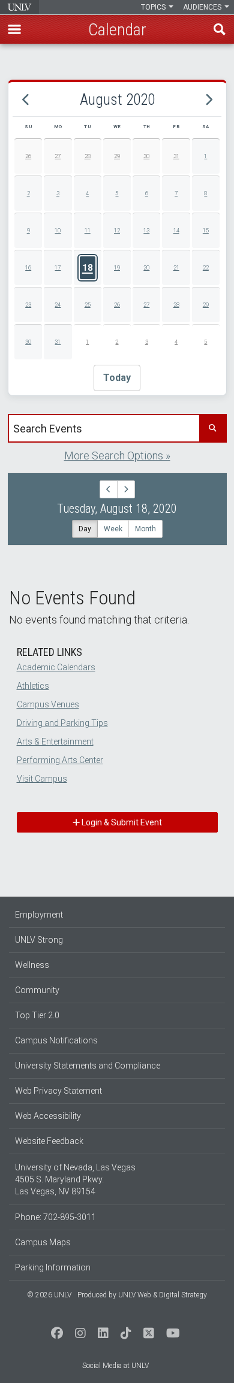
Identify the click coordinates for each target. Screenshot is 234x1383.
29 (117, 156)
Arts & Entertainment (55, 741)
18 (87, 267)
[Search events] (212, 428)
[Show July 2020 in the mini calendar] (26, 100)
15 (206, 230)
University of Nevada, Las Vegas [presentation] (19, 7)
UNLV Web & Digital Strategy (162, 1295)
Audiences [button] (203, 7)
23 (28, 304)
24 (58, 304)
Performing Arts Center (60, 760)
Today (117, 377)
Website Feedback (49, 1141)
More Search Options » (117, 455)
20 (146, 267)
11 (88, 230)
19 (117, 267)
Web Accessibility (48, 1116)
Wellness (32, 965)
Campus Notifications (56, 1040)
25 (88, 304)
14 (176, 230)
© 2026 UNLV (49, 1295)
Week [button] (113, 529)
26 (28, 156)
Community (37, 990)
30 (146, 156)
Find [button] (219, 29)
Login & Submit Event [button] (121, 822)
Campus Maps (43, 1242)
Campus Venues (48, 704)
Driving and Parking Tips (62, 723)
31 (176, 156)
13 (146, 230)
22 (206, 267)
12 (117, 230)
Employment (39, 914)
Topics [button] (154, 7)
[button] (14, 29)
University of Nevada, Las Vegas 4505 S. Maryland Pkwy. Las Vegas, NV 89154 (75, 1179)
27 (58, 156)
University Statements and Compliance (87, 1065)
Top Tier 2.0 (37, 1015)
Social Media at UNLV (115, 1365)
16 (28, 267)
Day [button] (85, 529)
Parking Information (53, 1267)
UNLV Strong (39, 940)
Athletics (33, 686)
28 (88, 156)
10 (58, 230)
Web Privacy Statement (58, 1090)
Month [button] (145, 529)
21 (176, 267)
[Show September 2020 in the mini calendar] (208, 100)
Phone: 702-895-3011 (55, 1217)
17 (58, 267)
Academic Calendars (56, 667)
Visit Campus (42, 778)
